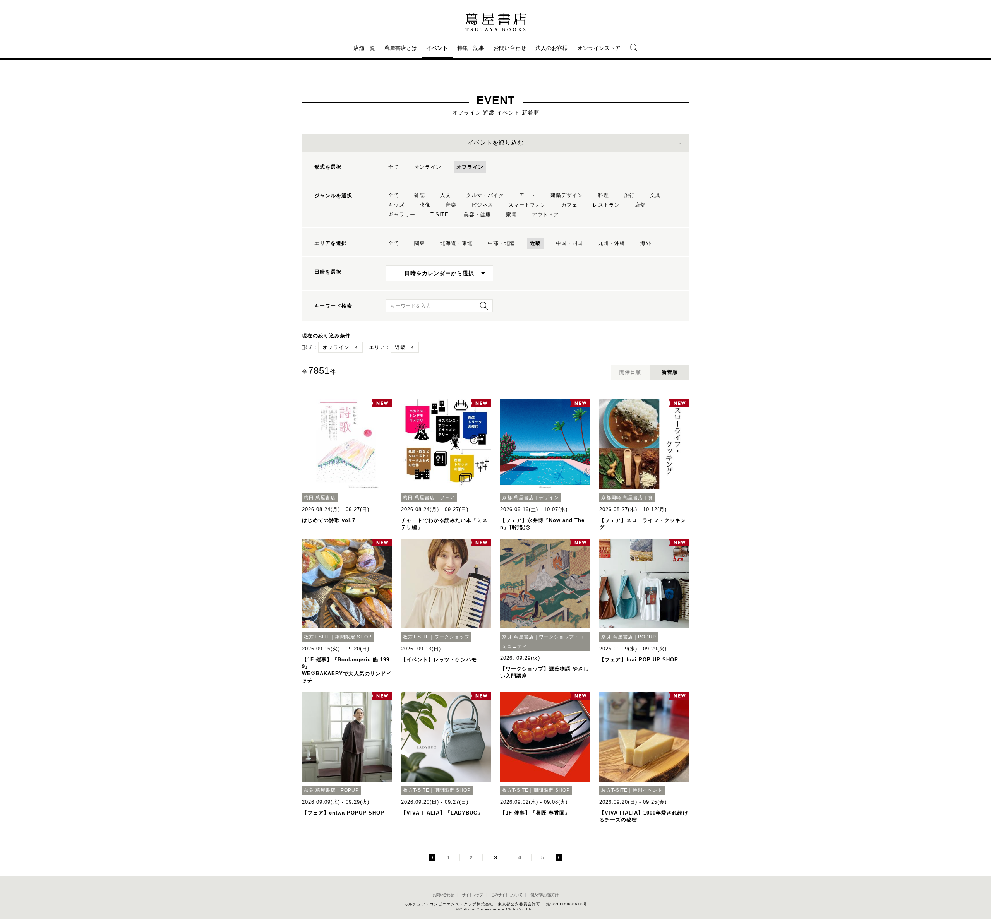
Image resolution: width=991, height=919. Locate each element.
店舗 (640, 205)
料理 (603, 195)
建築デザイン (566, 195)
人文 (445, 195)
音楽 (451, 205)
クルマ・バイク (485, 195)
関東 (419, 243)
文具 (655, 195)
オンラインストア (599, 48)
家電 (511, 214)
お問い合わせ (510, 48)
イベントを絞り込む (495, 142)
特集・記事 (470, 48)
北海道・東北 (456, 243)
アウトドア (545, 214)
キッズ (396, 205)
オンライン (427, 167)
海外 (645, 243)
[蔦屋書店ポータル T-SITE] (495, 22)
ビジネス (482, 205)
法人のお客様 (551, 48)
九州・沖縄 (611, 243)
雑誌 (419, 195)
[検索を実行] (482, 308)
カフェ (569, 205)
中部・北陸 (501, 243)
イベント (437, 48)
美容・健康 (477, 214)
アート (527, 195)
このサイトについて (506, 895)
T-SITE (439, 214)
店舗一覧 (364, 48)
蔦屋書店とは (400, 48)
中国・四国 (569, 243)
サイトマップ (472, 895)
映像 (425, 205)
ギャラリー (401, 214)
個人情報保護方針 (544, 895)
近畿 (535, 243)
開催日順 (630, 372)
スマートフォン (527, 205)
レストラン (606, 205)
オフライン (469, 167)
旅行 (629, 195)
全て (393, 167)
